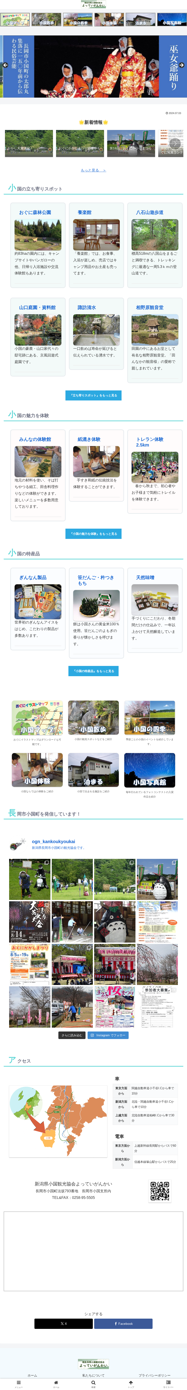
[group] (29, 144)
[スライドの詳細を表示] (93, 66)
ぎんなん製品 (33, 577)
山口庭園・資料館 (37, 307)
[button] (175, 143)
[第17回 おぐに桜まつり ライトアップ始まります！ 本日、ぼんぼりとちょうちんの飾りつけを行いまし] (72, 1007)
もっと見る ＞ (93, 170)
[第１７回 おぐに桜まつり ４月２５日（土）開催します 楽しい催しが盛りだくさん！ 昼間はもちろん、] (114, 1007)
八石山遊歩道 (150, 212)
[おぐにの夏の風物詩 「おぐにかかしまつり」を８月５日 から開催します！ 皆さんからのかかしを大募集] (29, 964)
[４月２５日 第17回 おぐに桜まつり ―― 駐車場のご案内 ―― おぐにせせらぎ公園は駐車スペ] (157, 964)
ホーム (32, 1375)
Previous (5, 65)
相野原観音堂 (150, 307)
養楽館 (84, 212)
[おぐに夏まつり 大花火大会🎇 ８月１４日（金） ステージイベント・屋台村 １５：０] (29, 922)
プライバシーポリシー (155, 1375)
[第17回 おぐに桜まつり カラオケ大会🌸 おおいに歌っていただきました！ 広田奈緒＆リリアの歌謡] (72, 964)
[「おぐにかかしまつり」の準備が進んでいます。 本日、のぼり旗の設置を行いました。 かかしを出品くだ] (72, 922)
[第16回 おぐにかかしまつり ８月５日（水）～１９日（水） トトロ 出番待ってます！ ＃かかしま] (114, 922)
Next (181, 65)
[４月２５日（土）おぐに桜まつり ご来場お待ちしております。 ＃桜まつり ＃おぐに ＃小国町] (29, 1007)
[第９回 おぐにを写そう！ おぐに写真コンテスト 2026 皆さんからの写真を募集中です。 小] (157, 922)
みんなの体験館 (35, 439)
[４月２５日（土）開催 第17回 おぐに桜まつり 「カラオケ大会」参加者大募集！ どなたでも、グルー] (157, 1007)
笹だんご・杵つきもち (96, 580)
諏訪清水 (87, 307)
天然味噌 (145, 577)
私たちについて (93, 1375)
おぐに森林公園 (35, 212)
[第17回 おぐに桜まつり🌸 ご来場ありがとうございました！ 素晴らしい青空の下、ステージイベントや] (114, 964)
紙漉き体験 (89, 439)
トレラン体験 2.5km (152, 442)
